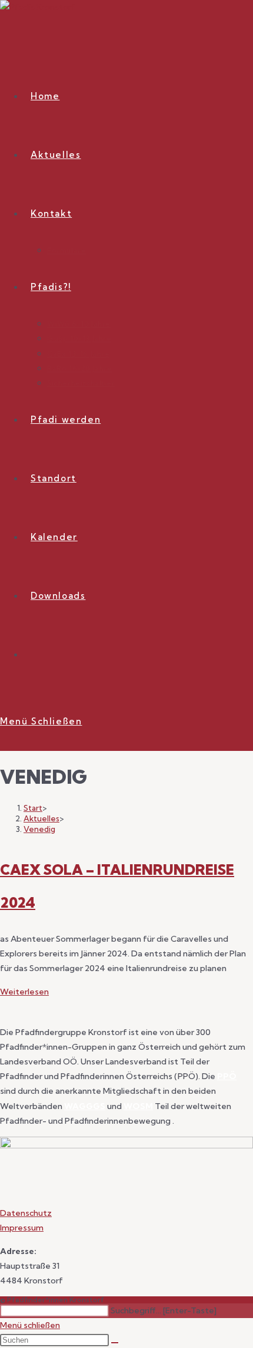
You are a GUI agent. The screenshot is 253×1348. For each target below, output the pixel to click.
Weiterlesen (24, 991)
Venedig (39, 829)
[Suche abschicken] (115, 1343)
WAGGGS (84, 1106)
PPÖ (227, 1076)
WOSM (138, 1106)
